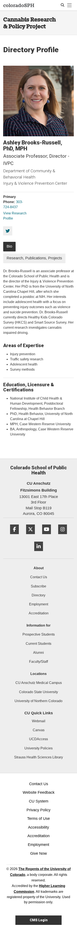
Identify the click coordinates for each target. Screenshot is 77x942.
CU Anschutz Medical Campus (38, 683)
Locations (38, 674)
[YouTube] (46, 536)
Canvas (38, 730)
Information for (38, 625)
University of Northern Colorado (38, 701)
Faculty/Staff (38, 661)
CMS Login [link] (38, 920)
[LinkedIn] (38, 552)
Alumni (38, 652)
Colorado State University (38, 692)
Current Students (38, 643)
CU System (38, 801)
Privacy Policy (38, 810)
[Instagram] (62, 536)
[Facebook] (14, 536)
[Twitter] (30, 536)
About (39, 568)
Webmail (38, 721)
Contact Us (38, 577)
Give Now (38, 853)
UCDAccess (38, 739)
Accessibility (38, 827)
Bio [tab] (9, 246)
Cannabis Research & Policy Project (29, 23)
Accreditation (39, 613)
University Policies (38, 748)
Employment (38, 604)
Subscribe (38, 586)
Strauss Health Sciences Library (38, 757)
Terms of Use (38, 818)
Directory (38, 595)
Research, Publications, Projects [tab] (34, 258)
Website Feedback (39, 792)
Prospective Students (38, 634)
